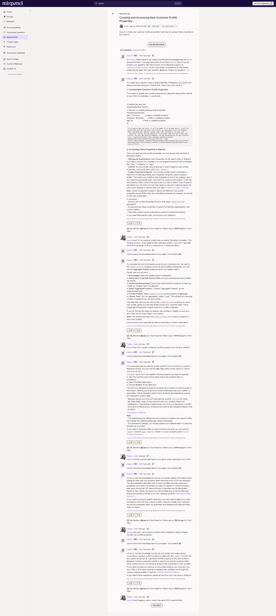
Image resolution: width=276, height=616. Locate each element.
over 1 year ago (144, 55)
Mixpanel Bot (124, 14)
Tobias (131, 60)
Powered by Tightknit (15, 74)
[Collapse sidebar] (30, 10)
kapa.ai (130, 240)
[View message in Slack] (149, 26)
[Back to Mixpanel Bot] (113, 14)
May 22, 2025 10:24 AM (138, 26)
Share (157, 26)
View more (157, 605)
